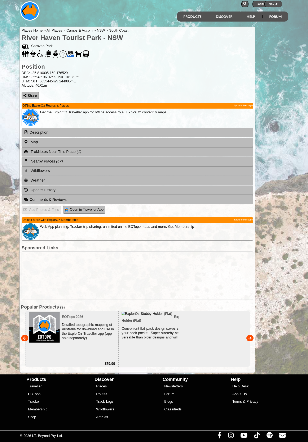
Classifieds (173, 409)
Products (192, 16)
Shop (32, 417)
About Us (239, 394)
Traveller (35, 386)
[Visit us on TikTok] (257, 436)
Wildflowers (105, 409)
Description (39, 132)
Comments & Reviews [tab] (48, 199)
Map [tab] (34, 142)
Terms (237, 402)
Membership (37, 409)
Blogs (168, 402)
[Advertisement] (137, 275)
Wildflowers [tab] (40, 171)
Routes (101, 394)
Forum (275, 16)
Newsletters (173, 386)
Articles (102, 417)
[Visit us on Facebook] (219, 436)
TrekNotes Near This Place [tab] (55, 152)
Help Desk (240, 386)
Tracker (34, 402)
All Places (54, 30)
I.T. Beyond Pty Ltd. (47, 436)
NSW (101, 30)
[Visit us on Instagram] (230, 436)
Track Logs (105, 402)
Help (251, 16)
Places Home (32, 30)
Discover (224, 16)
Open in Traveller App (87, 209)
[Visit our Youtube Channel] (244, 436)
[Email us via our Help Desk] (282, 436)
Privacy (252, 402)
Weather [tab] (37, 180)
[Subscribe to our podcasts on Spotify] (269, 436)
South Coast (118, 30)
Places (101, 386)
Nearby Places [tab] (46, 161)
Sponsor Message (243, 105)
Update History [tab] (43, 190)
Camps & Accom (79, 30)
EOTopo (34, 394)
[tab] (137, 132)
